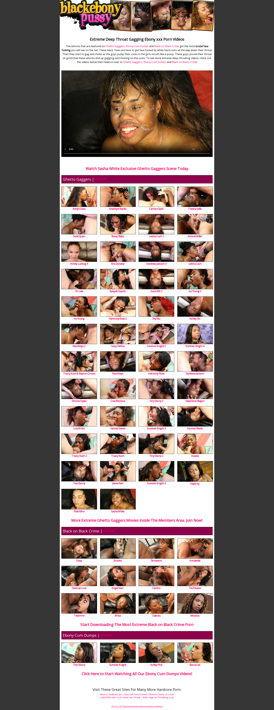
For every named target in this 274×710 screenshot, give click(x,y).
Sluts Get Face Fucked (135, 694)
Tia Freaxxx (195, 588)
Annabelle (194, 560)
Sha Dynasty (117, 263)
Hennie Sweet (117, 428)
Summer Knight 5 (156, 346)
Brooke (118, 560)
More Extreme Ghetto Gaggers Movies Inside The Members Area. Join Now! (137, 520)
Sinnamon (156, 560)
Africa (118, 615)
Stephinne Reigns (195, 401)
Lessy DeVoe (118, 346)
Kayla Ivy (194, 483)
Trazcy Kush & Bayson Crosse (79, 373)
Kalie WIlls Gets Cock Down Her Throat (120, 697)
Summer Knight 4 (195, 346)
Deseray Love (79, 588)
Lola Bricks (79, 428)
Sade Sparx (79, 236)
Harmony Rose (156, 373)
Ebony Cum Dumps (137, 46)
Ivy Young (79, 318)
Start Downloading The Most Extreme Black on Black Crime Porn (137, 624)
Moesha (194, 615)
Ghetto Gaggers (115, 46)
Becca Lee (195, 665)
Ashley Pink (156, 665)
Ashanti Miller (195, 236)
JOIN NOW (100, 179)
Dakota (156, 615)
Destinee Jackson (195, 373)
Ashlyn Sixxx (79, 209)
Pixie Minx (79, 511)
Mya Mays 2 (79, 346)
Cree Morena (118, 401)
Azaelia (195, 456)
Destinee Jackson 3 (156, 263)
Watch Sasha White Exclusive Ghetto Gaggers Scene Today (137, 168)
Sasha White (117, 511)
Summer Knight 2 (156, 483)
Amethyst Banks (118, 209)
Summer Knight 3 (156, 428)
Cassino (156, 588)
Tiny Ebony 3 (156, 401)
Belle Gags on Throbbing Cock (158, 697)
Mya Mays (117, 373)
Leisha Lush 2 (156, 236)
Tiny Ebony (79, 483)
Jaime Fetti (117, 483)
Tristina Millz (195, 209)
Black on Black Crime (166, 46)
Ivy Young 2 (195, 291)
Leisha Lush (195, 263)
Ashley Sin (194, 318)
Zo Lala (79, 291)
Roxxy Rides (117, 236)
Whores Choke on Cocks (161, 694)
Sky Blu (156, 318)
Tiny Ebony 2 (156, 456)
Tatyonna (79, 615)
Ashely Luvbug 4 (79, 263)
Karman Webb (195, 428)
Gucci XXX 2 (156, 291)
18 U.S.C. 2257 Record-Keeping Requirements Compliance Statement (137, 706)
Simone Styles (79, 401)
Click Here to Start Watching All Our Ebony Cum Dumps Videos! (137, 673)
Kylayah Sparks (118, 291)
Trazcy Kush (117, 456)
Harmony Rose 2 (118, 318)
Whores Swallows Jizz (111, 694)
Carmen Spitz (156, 209)
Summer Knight (117, 665)
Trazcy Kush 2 (79, 456)
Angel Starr (118, 588)
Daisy (79, 560)
